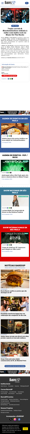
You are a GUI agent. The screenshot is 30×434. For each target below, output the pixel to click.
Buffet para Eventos (5, 403)
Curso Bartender (12, 391)
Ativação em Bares (5, 412)
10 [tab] (21, 149)
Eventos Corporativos (13, 399)
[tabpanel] (15, 136)
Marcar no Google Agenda (10, 75)
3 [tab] (6, 149)
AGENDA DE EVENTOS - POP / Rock (15, 156)
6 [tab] (13, 149)
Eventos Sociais (4, 399)
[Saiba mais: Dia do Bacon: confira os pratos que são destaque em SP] (15, 287)
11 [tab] (23, 149)
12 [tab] (25, 149)
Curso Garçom (11, 393)
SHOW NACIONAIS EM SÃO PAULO (15, 192)
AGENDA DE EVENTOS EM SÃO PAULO (15, 120)
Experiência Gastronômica (6, 410)
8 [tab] (17, 149)
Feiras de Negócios (24, 399)
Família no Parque (18, 410)
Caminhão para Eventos (14, 404)
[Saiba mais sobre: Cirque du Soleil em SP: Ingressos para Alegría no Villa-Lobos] (15, 239)
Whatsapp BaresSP (24, 386)
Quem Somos (4, 386)
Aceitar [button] (25, 428)
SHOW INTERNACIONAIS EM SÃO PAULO (15, 229)
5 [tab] (11, 149)
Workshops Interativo (15, 401)
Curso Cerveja (4, 393)
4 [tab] (8, 149)
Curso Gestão (19, 393)
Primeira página (4, 391)
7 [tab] (15, 149)
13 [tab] (27, 149)
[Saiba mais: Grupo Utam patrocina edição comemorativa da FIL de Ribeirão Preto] (15, 356)
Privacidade (10, 386)
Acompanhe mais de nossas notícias (15, 366)
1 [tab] (2, 149)
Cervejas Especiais (5, 401)
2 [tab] (4, 149)
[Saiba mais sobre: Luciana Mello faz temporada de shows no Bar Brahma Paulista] (15, 202)
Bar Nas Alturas (4, 404)
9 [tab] (19, 149)
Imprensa (17, 386)
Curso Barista (21, 391)
